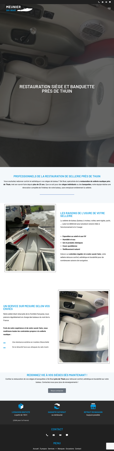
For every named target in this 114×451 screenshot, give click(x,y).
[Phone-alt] (99, 2)
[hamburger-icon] (109, 9)
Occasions (70, 449)
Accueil (36, 449)
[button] (52, 449)
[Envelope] (102, 2)
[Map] (106, 2)
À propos (43, 449)
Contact (78, 449)
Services (51, 449)
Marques (61, 449)
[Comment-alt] (110, 2)
